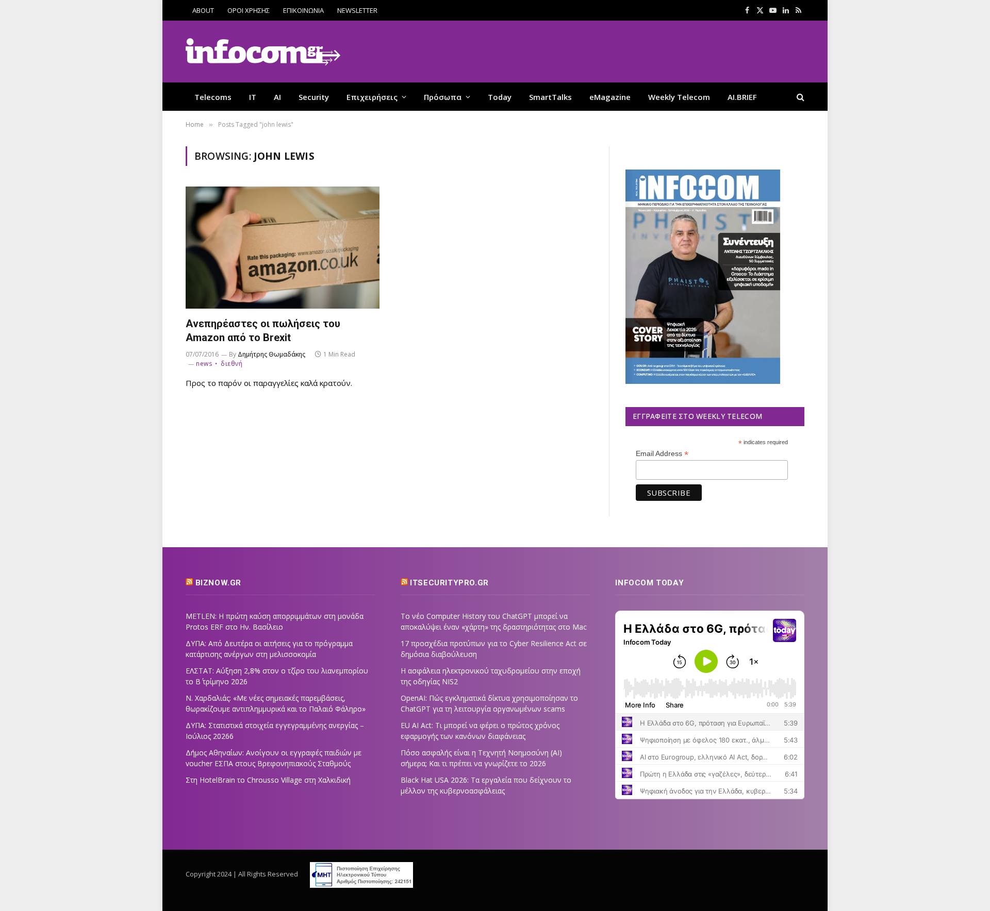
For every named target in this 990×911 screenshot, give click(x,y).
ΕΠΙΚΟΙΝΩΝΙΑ (303, 10)
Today (500, 97)
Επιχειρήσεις (372, 97)
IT (252, 97)
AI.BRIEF (742, 97)
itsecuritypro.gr (449, 582)
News (204, 363)
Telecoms (213, 97)
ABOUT (203, 10)
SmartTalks (550, 97)
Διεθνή (231, 363)
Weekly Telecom (679, 97)
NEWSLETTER (357, 10)
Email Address (662, 454)
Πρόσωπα (442, 97)
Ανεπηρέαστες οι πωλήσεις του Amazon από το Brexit (263, 330)
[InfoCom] (263, 52)
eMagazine (610, 97)
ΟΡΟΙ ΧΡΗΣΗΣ (248, 10)
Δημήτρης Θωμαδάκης (271, 354)
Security (314, 97)
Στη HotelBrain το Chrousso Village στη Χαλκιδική (268, 780)
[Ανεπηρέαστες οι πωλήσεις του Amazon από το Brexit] (283, 248)
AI (277, 97)
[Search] (799, 96)
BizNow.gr (218, 582)
